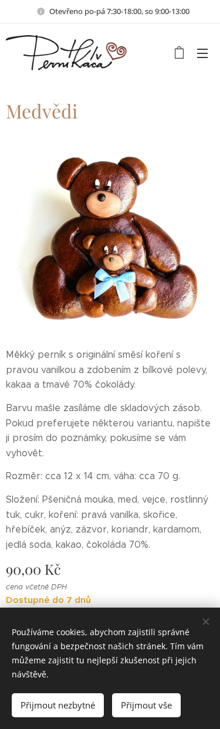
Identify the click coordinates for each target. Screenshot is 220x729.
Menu (202, 53)
